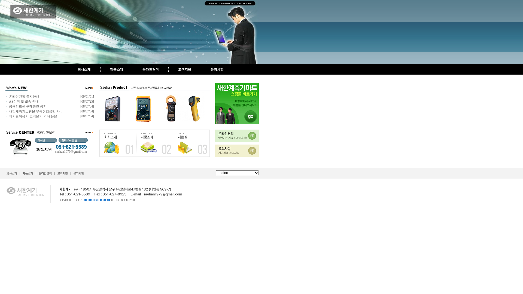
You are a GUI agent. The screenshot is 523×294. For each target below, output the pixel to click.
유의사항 (217, 69)
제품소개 (116, 69)
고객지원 (184, 69)
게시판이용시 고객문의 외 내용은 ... (34, 116)
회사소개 (84, 69)
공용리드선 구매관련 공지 (28, 106)
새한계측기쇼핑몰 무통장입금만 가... (35, 111)
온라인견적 (150, 69)
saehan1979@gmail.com (71, 152)
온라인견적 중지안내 (24, 97)
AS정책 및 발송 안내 (24, 101)
